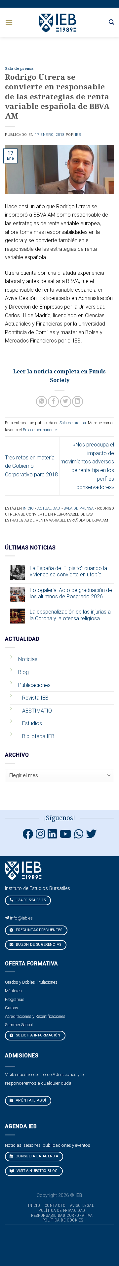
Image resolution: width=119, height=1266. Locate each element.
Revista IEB (35, 698)
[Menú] (9, 22)
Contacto (55, 1205)
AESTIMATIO (37, 711)
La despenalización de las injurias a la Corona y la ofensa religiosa (70, 615)
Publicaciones (34, 685)
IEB (78, 135)
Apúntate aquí (30, 1100)
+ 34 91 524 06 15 (30, 900)
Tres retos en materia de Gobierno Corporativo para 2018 (31, 466)
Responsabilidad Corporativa (62, 1215)
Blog (23, 672)
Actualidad (48, 508)
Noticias (27, 659)
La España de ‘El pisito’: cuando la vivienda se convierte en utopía (68, 571)
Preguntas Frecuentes (38, 930)
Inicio (28, 508)
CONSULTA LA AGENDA (36, 1156)
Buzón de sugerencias (38, 944)
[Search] (111, 22)
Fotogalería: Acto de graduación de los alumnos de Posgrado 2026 (71, 593)
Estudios (32, 723)
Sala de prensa (19, 68)
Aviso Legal (82, 1205)
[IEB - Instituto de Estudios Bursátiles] (58, 22)
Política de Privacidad (62, 1210)
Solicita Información (37, 1035)
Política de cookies (63, 1220)
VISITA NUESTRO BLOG (37, 1171)
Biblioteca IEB (38, 736)
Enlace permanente (40, 429)
